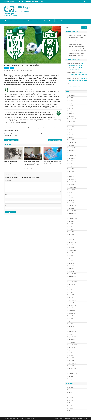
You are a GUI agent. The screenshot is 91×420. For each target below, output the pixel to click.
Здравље (71, 395)
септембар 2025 (73, 124)
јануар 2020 (72, 302)
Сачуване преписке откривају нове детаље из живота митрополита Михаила (77, 85)
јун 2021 (71, 258)
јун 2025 (71, 132)
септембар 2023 (73, 187)
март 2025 (71, 139)
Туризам (71, 408)
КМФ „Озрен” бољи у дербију (12, 140)
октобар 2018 (72, 342)
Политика (30, 20)
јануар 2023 (72, 208)
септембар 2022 (73, 218)
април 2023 (71, 200)
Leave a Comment (28, 70)
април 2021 (71, 263)
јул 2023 (71, 192)
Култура (24, 20)
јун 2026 (71, 100)
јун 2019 (71, 321)
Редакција (34, 168)
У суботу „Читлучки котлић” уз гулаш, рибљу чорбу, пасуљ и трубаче (77, 36)
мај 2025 (71, 134)
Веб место (7, 205)
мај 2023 (71, 197)
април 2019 (71, 326)
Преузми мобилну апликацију (37, 1)
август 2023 (72, 189)
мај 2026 (71, 103)
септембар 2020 (73, 281)
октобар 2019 (72, 310)
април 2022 (71, 231)
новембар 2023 (72, 181)
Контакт (85, 418)
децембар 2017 (72, 368)
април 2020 (71, 294)
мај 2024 (71, 166)
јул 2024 (71, 160)
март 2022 (71, 234)
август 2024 (72, 158)
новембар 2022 (72, 213)
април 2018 (71, 357)
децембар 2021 (72, 242)
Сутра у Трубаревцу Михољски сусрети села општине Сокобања (77, 40)
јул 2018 (71, 350)
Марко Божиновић (17, 70)
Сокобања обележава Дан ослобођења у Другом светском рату (13, 162)
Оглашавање (67, 418)
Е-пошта (7, 200)
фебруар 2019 (72, 331)
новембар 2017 (72, 371)
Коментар (8, 180)
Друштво (10, 20)
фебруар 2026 (72, 111)
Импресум (74, 418)
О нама (63, 20)
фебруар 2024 (72, 174)
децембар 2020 (72, 273)
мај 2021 (71, 260)
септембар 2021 (73, 250)
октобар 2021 (72, 247)
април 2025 (71, 137)
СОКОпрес (9, 13)
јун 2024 (71, 163)
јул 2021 (71, 255)
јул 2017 (71, 376)
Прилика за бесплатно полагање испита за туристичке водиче (76, 54)
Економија (17, 20)
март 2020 (71, 297)
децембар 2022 (72, 210)
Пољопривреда (38, 20)
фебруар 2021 (72, 268)
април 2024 (71, 168)
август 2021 (72, 252)
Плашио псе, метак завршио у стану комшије (55, 140)
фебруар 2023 (72, 205)
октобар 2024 (72, 153)
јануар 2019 (72, 334)
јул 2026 (71, 97)
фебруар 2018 (72, 363)
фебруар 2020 (72, 300)
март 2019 (71, 329)
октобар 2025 (72, 121)
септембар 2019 (73, 313)
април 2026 (71, 105)
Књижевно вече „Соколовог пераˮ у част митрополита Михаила (78, 74)
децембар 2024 (72, 147)
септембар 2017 (73, 373)
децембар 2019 (72, 305)
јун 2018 (71, 352)
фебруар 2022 (72, 237)
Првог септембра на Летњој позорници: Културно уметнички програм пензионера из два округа (77, 46)
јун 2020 (71, 289)
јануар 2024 (72, 176)
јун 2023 (71, 195)
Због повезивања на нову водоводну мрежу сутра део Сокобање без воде (53, 162)
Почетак (56, 418)
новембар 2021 (72, 245)
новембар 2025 (72, 118)
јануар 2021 (72, 271)
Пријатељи (80, 418)
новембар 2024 (72, 150)
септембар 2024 (73, 155)
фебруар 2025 (72, 142)
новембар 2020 (72, 276)
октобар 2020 (72, 279)
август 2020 (72, 284)
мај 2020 (71, 292)
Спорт (45, 20)
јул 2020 (71, 287)
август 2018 (72, 347)
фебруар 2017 (72, 379)
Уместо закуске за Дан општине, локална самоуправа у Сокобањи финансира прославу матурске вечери (32, 164)
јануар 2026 (72, 113)
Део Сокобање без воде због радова (78, 50)
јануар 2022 (72, 239)
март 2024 (71, 171)
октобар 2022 (72, 216)
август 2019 (72, 315)
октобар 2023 (72, 184)
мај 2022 (71, 229)
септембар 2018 (73, 344)
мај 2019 (71, 323)
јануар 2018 (72, 365)
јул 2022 (71, 223)
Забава (57, 20)
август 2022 (72, 221)
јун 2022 (71, 226)
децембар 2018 (72, 336)
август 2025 (72, 126)
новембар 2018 (72, 339)
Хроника (51, 20)
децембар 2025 (72, 116)
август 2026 (72, 95)
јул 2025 (71, 129)
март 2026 (71, 108)
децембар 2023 (72, 179)
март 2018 (71, 360)
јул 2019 (71, 318)
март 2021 (71, 266)
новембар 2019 (72, 308)
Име (6, 194)
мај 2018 (71, 355)
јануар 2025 (72, 145)
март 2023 (71, 203)
